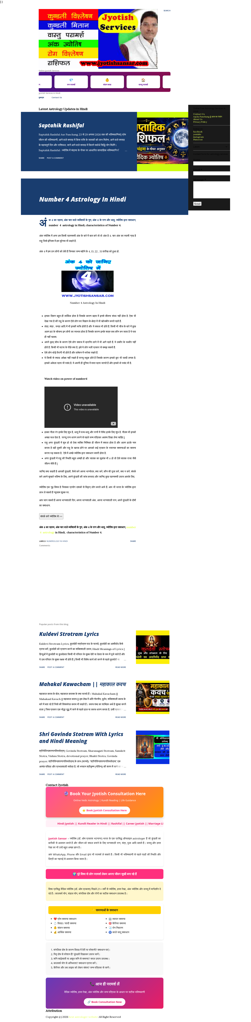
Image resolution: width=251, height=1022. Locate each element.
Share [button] (41, 158)
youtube (197, 134)
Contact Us (57, 97)
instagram (198, 137)
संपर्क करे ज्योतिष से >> (51, 516)
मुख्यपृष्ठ (41, 97)
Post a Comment (55, 158)
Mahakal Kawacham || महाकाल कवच (82, 684)
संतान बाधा (128, 82)
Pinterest (198, 139)
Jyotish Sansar (57, 838)
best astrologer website (83, 1016)
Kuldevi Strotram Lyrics (69, 633)
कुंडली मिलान (56, 82)
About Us (197, 119)
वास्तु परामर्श (164, 82)
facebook (197, 131)
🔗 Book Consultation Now (104, 1002)
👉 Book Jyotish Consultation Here (104, 810)
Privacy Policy (200, 122)
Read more (120, 667)
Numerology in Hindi (57, 541)
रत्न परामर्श (92, 82)
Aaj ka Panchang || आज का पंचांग (207, 116)
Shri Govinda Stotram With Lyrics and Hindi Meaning (81, 737)
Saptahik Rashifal (61, 125)
